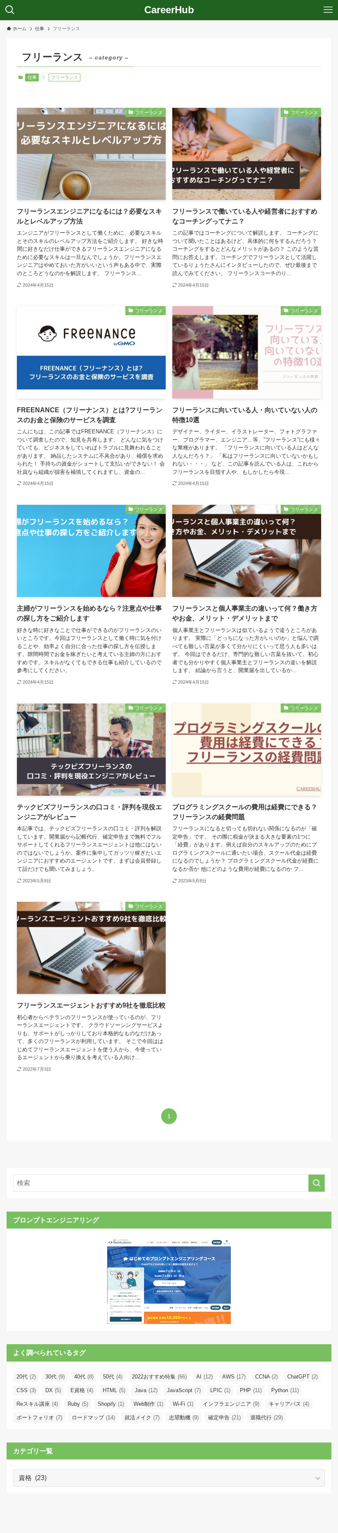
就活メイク (142, 1417)
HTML (114, 1390)
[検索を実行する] (316, 1183)
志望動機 (184, 1417)
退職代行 (266, 1417)
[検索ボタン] (10, 10)
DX (53, 1390)
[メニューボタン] (328, 10)
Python (285, 1390)
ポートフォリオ (39, 1417)
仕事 (32, 77)
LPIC (220, 1390)
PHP (251, 1390)
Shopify (111, 1404)
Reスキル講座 (37, 1404)
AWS (234, 1377)
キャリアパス (289, 1404)
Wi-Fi (183, 1404)
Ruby (78, 1404)
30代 (55, 1377)
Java (146, 1390)
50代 (112, 1377)
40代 (84, 1377)
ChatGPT (302, 1377)
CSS (26, 1390)
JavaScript (184, 1390)
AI (204, 1377)
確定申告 (224, 1417)
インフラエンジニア (231, 1404)
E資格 (81, 1390)
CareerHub (169, 10)
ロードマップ (93, 1417)
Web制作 (148, 1404)
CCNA (266, 1377)
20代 (26, 1377)
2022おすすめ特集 (159, 1377)
